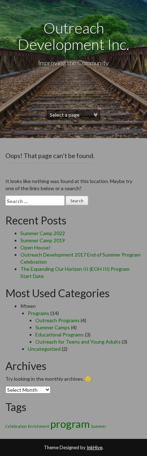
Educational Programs (59, 334)
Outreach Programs (57, 320)
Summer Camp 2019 (42, 240)
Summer (98, 426)
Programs (38, 313)
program (70, 423)
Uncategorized (44, 349)
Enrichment (38, 426)
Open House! (35, 247)
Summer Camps (52, 327)
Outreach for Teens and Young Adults (78, 342)
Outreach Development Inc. (73, 36)
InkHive (94, 447)
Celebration (16, 426)
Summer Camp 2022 (42, 233)
